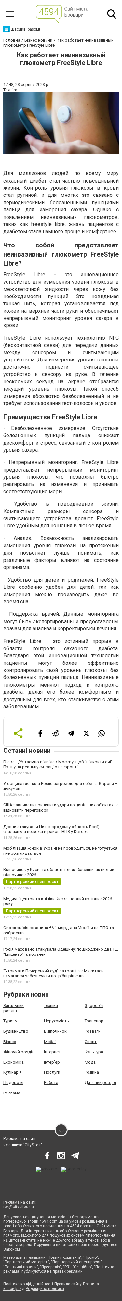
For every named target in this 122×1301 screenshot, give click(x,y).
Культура (94, 1051)
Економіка (13, 1062)
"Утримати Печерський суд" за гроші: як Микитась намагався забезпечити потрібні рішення (53, 973)
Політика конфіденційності (28, 1284)
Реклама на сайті (19, 1138)
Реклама (11, 1093)
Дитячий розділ (100, 1082)
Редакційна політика (45, 1288)
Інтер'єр (52, 1062)
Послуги (52, 1072)
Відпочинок (55, 1031)
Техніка (51, 1005)
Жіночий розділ (18, 1051)
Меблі (50, 1041)
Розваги (93, 1031)
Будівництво (15, 1031)
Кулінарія (12, 1072)
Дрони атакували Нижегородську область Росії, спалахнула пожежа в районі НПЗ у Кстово (51, 829)
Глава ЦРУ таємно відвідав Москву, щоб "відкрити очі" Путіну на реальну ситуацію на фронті (58, 764)
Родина (92, 1072)
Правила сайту (68, 1284)
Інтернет (52, 1051)
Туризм (10, 1020)
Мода (90, 1062)
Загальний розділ (13, 1008)
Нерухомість (56, 1020)
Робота (51, 1082)
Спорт (91, 1041)
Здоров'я (94, 1005)
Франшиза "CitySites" (22, 1145)
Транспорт (95, 1020)
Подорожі (13, 1082)
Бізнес (9, 1041)
